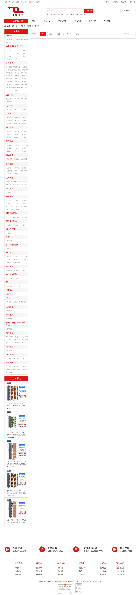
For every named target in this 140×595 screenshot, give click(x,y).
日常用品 (9, 253)
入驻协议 (18, 568)
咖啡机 (24, 148)
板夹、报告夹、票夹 (9, 184)
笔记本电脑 (16, 39)
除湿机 (37, 26)
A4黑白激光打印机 (9, 70)
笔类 (9, 192)
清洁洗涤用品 (11, 274)
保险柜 (9, 225)
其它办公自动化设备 (9, 87)
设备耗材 (9, 95)
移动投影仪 (9, 82)
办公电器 (77, 21)
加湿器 (24, 134)
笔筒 (9, 203)
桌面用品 (53, 14)
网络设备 (9, 106)
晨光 (77, 14)
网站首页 (23, 2)
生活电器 (30, 26)
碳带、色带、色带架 (24, 99)
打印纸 (17, 168)
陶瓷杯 (9, 262)
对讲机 (9, 90)
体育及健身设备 (12, 245)
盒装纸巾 (16, 358)
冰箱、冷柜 (16, 120)
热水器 (9, 123)
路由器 (9, 109)
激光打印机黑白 (16, 87)
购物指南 (39, 574)
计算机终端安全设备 (24, 340)
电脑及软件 (62, 21)
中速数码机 (9, 76)
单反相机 (16, 159)
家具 (85, 14)
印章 (9, 217)
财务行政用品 (11, 213)
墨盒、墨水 (9, 99)
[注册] (38, 2)
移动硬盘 (9, 59)
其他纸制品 (24, 171)
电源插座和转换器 (9, 337)
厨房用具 (9, 266)
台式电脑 (9, 39)
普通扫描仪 (9, 79)
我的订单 (106, 2)
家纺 (8, 282)
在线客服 (115, 2)
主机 (16, 50)
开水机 (17, 151)
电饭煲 (9, 145)
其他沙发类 (9, 319)
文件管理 (9, 178)
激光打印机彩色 (24, 87)
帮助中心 (132, 2)
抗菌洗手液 (16, 302)
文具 (48, 14)
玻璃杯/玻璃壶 (16, 262)
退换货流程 (120, 568)
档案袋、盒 (16, 181)
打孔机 (17, 200)
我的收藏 (123, 2)
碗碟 (24, 270)
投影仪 (17, 82)
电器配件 (16, 137)
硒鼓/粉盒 (9, 102)
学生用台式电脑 (24, 39)
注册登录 (82, 568)
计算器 (17, 209)
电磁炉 (17, 148)
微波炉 (9, 148)
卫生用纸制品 (11, 354)
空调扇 (24, 131)
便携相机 (9, 159)
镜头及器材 (24, 159)
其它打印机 (9, 73)
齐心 (81, 14)
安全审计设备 (9, 343)
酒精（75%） (24, 302)
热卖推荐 (17, 378)
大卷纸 (9, 358)
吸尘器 (9, 137)
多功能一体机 (24, 76)
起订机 (24, 200)
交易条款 (82, 574)
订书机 (9, 200)
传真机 (24, 82)
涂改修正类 (24, 206)
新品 (50, 34)
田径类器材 (10, 229)
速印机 (17, 90)
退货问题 (60, 574)
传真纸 (24, 168)
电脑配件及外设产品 (14, 46)
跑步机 (9, 248)
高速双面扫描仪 (16, 79)
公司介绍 (18, 574)
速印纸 (9, 174)
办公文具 (107, 21)
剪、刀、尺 (9, 206)
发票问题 (60, 568)
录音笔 (9, 340)
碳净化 (24, 259)
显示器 (9, 50)
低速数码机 (24, 73)
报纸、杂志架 (24, 184)
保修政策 (121, 574)
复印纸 (67, 14)
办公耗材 (61, 14)
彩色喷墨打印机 (16, 67)
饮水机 (17, 134)
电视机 (9, 117)
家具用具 (9, 315)
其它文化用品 (11, 221)
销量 (58, 34)
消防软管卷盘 (9, 372)
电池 (24, 56)
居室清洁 (16, 278)
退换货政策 (120, 571)
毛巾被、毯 (16, 286)
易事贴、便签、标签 (16, 171)
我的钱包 (103, 568)
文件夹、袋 (9, 181)
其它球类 (9, 241)
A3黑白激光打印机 (16, 70)
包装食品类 (10, 290)
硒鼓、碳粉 (16, 99)
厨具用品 (9, 270)
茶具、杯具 (24, 256)
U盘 (17, 56)
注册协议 (18, 571)
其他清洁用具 (9, 350)
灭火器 (9, 366)
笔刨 (16, 203)
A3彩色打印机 (24, 70)
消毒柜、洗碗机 (16, 123)
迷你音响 (24, 123)
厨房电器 (9, 141)
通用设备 (9, 333)
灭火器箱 (24, 366)
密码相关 (82, 571)
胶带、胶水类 (9, 209)
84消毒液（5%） (9, 302)
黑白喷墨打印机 (9, 67)
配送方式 (39, 571)
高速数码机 (16, 76)
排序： (34, 34)
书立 (24, 203)
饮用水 (9, 256)
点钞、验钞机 (24, 217)
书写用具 (9, 189)
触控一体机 (24, 85)
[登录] (31, 2)
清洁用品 (9, 347)
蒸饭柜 (24, 151)
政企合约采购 (20, 26)
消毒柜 (9, 151)
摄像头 (9, 56)
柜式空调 (24, 117)
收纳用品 (16, 259)
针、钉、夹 (16, 206)
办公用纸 (9, 164)
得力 (72, 14)
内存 (9, 53)
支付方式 (39, 568)
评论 (77, 34)
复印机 (17, 73)
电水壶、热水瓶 (24, 145)
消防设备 (9, 362)
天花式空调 (9, 120)
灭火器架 (9, 369)
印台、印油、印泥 (16, 217)
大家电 (8, 114)
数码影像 (9, 155)
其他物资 (9, 307)
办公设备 (46, 21)
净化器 (9, 134)
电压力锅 (16, 145)
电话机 (9, 85)
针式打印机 (24, 67)
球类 (8, 237)
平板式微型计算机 (9, 42)
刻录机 (17, 59)
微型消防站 (16, 369)
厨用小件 (16, 270)
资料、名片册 (16, 184)
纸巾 (9, 259)
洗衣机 (24, 120)
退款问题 (60, 571)
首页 (12, 26)
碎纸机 (24, 79)
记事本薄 (9, 171)
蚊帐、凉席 (9, 286)
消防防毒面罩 (16, 366)
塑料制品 (9, 329)
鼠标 (24, 53)
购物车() (129, 10)
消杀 (8, 298)
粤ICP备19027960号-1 (93, 582)
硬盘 (24, 50)
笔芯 (16, 192)
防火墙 (24, 109)
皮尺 (9, 233)
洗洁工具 (9, 278)
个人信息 (103, 571)
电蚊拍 (17, 337)
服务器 (17, 109)
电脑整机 (9, 35)
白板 (16, 225)
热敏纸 (17, 174)
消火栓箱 (24, 369)
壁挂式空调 (16, 117)
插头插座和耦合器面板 (24, 337)
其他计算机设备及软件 (16, 340)
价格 (68, 34)
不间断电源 (16, 85)
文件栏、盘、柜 (24, 181)
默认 (43, 34)
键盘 (16, 53)
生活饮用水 (9, 294)
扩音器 (24, 343)
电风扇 (17, 131)
